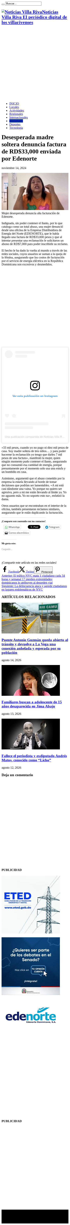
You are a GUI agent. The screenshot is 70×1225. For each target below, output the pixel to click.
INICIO (14, 103)
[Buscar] (3, 4)
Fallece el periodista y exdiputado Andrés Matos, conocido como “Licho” (34, 758)
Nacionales (16, 120)
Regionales (16, 114)
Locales (14, 107)
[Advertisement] (35, 63)
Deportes (14, 124)
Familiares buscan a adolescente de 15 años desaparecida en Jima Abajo (32, 704)
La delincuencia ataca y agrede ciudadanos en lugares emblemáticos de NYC (34, 587)
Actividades (16, 110)
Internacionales (18, 117)
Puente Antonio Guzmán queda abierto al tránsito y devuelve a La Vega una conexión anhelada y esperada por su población (35, 646)
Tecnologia (16, 127)
